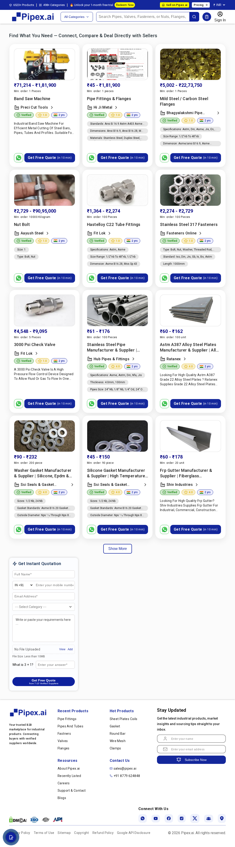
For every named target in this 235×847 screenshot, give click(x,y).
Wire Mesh (118, 741)
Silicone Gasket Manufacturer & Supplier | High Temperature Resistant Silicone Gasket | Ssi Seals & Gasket (116, 473)
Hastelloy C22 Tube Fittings (113, 224)
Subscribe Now (196, 760)
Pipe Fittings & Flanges (109, 98)
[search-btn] (194, 16)
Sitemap (64, 833)
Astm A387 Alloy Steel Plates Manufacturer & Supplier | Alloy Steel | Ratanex (190, 347)
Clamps (115, 748)
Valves (63, 741)
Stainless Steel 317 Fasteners (189, 224)
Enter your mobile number (49, 587)
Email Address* (26, 596)
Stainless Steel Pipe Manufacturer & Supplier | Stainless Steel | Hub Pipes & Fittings (114, 347)
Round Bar (118, 733)
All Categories (74, 17)
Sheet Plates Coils (123, 719)
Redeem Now (125, 5)
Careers (64, 783)
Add (70, 649)
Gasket (115, 726)
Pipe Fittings (67, 719)
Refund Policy (103, 833)
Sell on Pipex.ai (176, 5)
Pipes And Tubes (70, 726)
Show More (117, 549)
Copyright (81, 833)
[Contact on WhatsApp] (18, 157)
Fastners (64, 733)
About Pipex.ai (69, 768)
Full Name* (22, 574)
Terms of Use (44, 833)
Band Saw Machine (32, 98)
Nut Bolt (22, 224)
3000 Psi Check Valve (34, 344)
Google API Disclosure (133, 833)
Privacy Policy (19, 833)
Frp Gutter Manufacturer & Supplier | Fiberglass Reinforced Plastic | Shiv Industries (186, 473)
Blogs (62, 798)
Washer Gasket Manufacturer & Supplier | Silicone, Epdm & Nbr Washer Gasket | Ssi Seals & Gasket (43, 473)
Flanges (64, 748)
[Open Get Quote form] (206, 16)
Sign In (220, 20)
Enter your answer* (52, 665)
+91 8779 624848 (127, 776)
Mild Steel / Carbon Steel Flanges (184, 101)
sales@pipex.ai (125, 768)
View (62, 649)
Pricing (199, 5)
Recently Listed (69, 776)
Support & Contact (72, 790)
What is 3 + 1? (23, 665)
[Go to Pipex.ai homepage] (33, 21)
